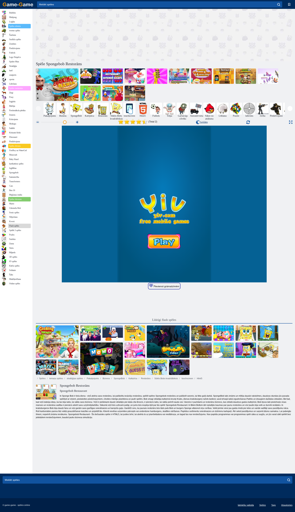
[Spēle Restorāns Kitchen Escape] (112, 76)
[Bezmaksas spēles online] (18, 4)
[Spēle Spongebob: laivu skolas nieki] (223, 350)
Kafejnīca (132, 378)
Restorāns (146, 378)
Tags (273, 505)
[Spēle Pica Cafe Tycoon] (112, 333)
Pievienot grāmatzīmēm (166, 286)
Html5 (199, 378)
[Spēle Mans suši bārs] (90, 93)
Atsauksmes (286, 505)
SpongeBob (119, 378)
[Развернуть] (290, 122)
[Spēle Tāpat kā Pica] (135, 333)
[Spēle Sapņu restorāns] (90, 76)
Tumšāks (203, 122)
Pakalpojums (92, 378)
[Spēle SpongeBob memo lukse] (101, 358)
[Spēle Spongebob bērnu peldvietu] (157, 367)
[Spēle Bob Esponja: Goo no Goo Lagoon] (179, 367)
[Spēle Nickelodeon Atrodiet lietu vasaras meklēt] (68, 367)
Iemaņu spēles (56, 378)
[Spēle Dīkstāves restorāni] (246, 76)
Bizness (106, 378)
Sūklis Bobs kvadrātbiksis (166, 378)
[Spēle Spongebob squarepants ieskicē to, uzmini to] (135, 367)
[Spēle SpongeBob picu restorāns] (268, 333)
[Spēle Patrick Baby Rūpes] (223, 333)
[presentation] (38, 108)
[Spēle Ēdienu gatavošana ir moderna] (57, 341)
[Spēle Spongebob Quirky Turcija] (201, 333)
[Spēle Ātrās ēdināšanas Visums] (90, 333)
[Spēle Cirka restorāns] (112, 93)
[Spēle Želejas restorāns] (268, 76)
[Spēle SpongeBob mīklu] (268, 350)
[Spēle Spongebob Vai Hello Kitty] (135, 350)
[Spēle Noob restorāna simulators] (223, 76)
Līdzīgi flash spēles (164, 319)
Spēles (42, 378)
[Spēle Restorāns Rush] (157, 76)
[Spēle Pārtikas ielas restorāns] (135, 93)
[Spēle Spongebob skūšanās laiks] (246, 350)
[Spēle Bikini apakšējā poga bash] (201, 350)
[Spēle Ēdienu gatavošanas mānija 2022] (57, 84)
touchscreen (187, 378)
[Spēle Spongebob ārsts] (246, 333)
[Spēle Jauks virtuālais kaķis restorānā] (201, 76)
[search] (278, 4)
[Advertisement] (100, 35)
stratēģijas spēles (74, 378)
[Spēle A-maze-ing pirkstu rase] (46, 367)
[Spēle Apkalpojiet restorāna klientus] (179, 76)
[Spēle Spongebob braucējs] (168, 341)
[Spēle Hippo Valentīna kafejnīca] (135, 76)
